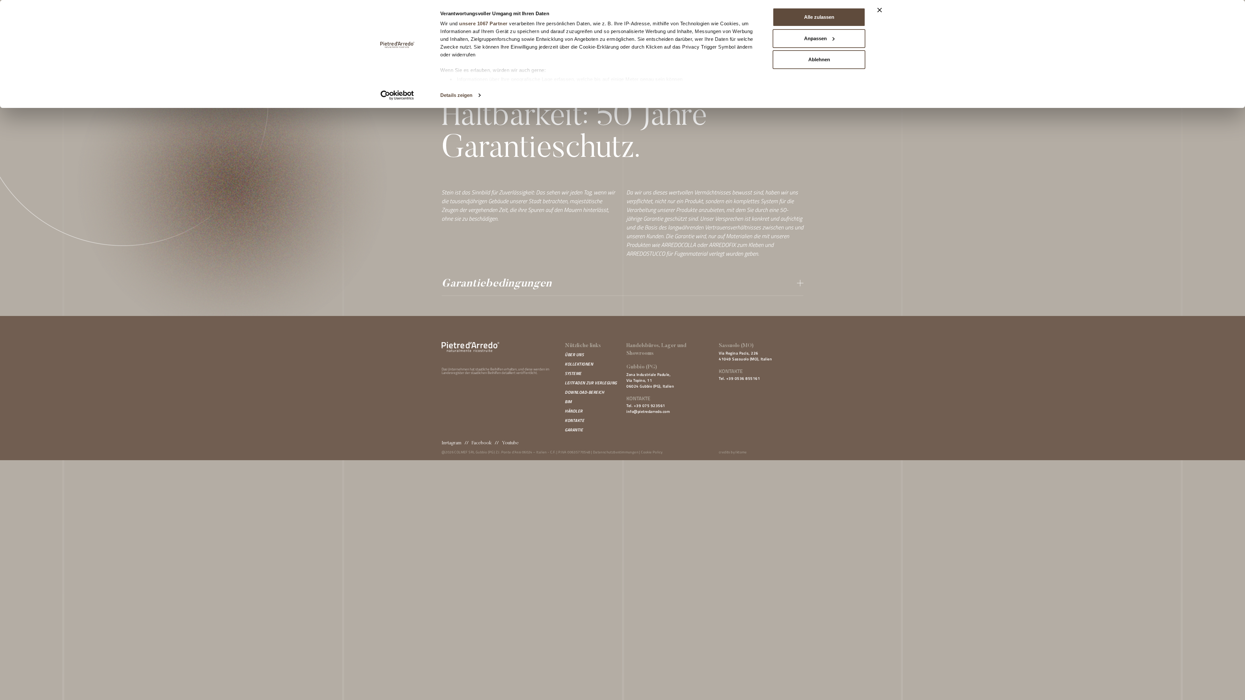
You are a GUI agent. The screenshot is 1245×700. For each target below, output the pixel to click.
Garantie (574, 429)
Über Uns (574, 354)
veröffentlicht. (527, 372)
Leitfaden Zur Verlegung (591, 382)
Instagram (451, 443)
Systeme (573, 373)
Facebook (482, 443)
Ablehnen (819, 59)
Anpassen (815, 38)
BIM (568, 401)
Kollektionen (579, 364)
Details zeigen (456, 95)
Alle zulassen (819, 17)
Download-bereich (584, 392)
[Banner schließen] (879, 10)
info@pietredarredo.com (648, 411)
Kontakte (574, 420)
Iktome (741, 452)
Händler (574, 411)
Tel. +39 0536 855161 (739, 378)
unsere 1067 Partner (483, 23)
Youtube (510, 443)
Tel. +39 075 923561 (645, 405)
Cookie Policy (651, 452)
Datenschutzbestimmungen (615, 452)
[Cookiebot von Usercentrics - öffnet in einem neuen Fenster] (397, 95)
